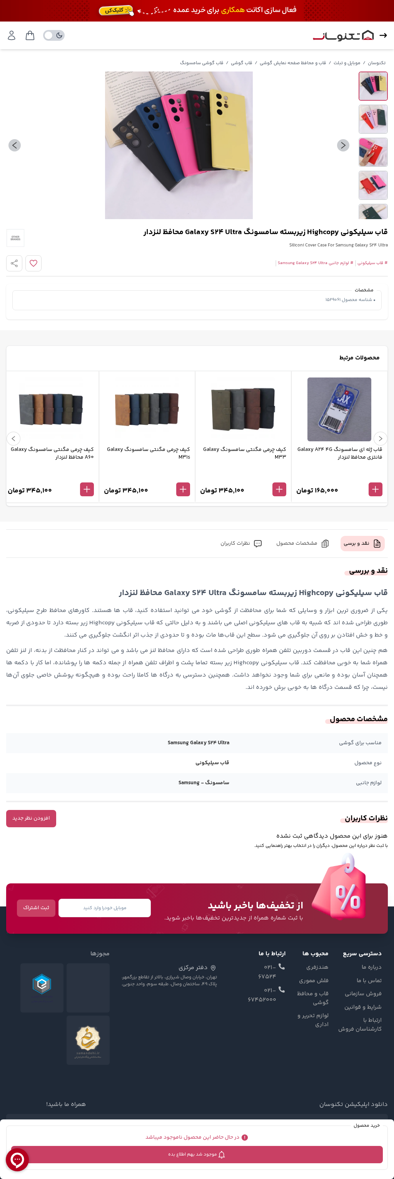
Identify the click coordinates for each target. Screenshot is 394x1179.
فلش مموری (313, 981)
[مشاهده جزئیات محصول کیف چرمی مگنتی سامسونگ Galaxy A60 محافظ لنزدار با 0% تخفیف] (51, 476)
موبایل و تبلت (347, 63)
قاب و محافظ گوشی (312, 998)
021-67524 (267, 972)
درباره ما (372, 967)
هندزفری (317, 967)
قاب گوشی (241, 63)
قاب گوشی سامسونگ (202, 63)
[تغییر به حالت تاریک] (54, 35)
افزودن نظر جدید (31, 818)
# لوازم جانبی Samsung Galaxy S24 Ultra (316, 263)
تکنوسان (377, 63)
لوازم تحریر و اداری (312, 1020)
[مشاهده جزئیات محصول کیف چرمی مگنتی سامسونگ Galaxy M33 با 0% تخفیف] (243, 476)
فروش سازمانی (363, 994)
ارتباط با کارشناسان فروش (360, 1025)
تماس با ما (369, 981)
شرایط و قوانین (363, 1007)
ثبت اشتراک (36, 908)
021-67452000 (262, 995)
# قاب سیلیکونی (372, 263)
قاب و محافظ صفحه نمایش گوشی (293, 63)
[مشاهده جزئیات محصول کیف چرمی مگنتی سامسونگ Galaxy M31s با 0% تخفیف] (147, 476)
